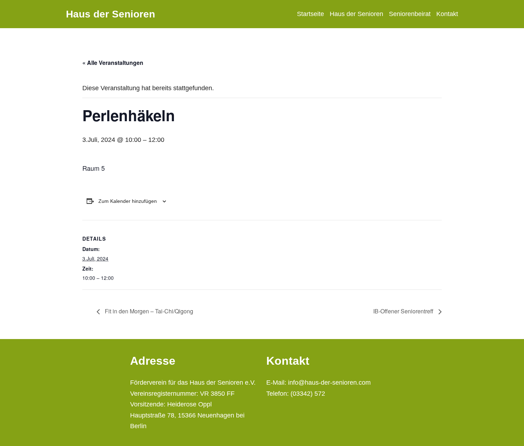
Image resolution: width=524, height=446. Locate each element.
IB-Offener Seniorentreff (404, 311)
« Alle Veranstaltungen (112, 62)
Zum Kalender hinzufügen (127, 201)
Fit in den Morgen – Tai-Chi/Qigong (148, 311)
